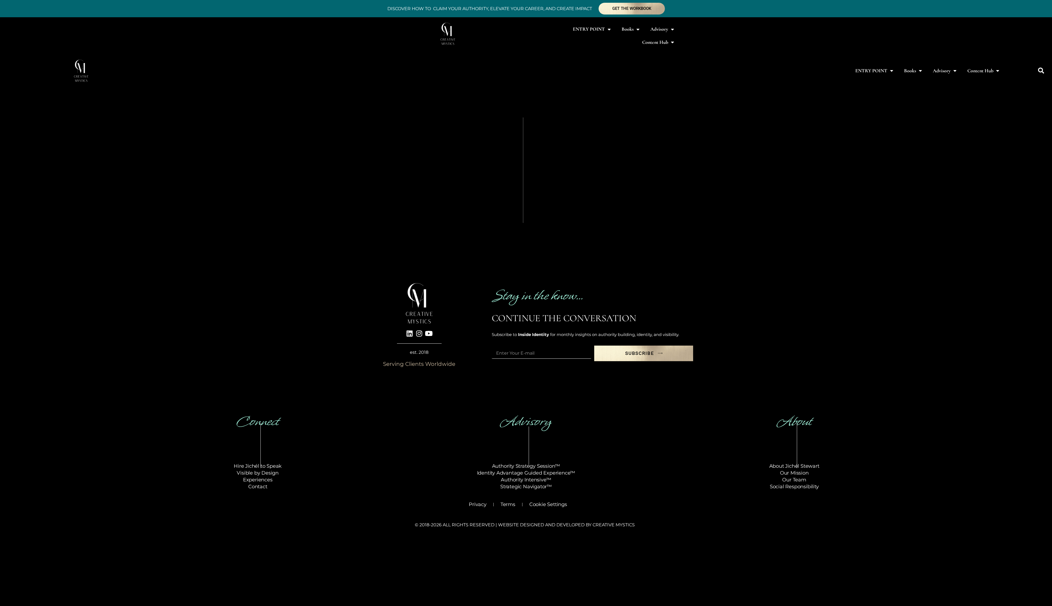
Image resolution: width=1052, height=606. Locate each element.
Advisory (659, 29)
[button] (1041, 70)
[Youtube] (429, 333)
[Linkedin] (409, 333)
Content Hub (655, 42)
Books (628, 29)
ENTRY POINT (589, 29)
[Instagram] (419, 333)
